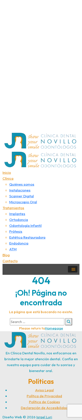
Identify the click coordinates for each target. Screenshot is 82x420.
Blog (6, 255)
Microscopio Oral (23, 202)
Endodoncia (18, 243)
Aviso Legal (44, 390)
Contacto (10, 261)
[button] (72, 269)
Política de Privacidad (44, 396)
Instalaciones (19, 190)
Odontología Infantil (25, 225)
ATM (13, 249)
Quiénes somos (21, 184)
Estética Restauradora (27, 237)
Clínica (8, 178)
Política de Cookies (44, 402)
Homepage (54, 328)
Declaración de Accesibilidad (44, 407)
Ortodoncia (18, 219)
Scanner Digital (21, 196)
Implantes (17, 213)
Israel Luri (44, 417)
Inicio (7, 172)
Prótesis (15, 231)
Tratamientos (13, 208)
